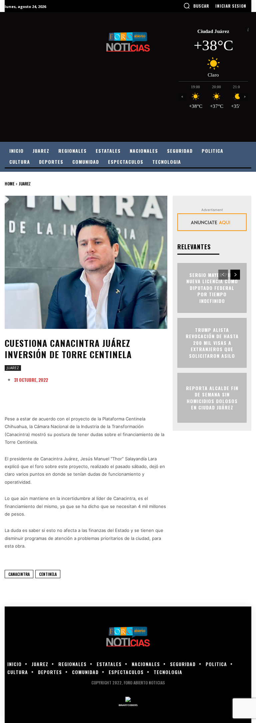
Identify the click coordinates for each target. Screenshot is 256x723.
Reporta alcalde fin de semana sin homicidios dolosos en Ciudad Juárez (212, 397)
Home (9, 183)
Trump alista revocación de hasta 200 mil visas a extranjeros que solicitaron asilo (212, 342)
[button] (196, 5)
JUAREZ (25, 183)
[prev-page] (223, 275)
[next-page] (235, 275)
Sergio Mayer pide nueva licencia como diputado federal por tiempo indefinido (212, 287)
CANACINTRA (19, 574)
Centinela (48, 574)
